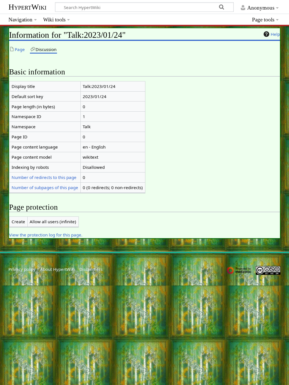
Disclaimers (90, 269)
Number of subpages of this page (45, 187)
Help (275, 34)
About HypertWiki (57, 269)
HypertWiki (27, 7)
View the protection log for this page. (45, 235)
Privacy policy (22, 269)
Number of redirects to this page (44, 177)
